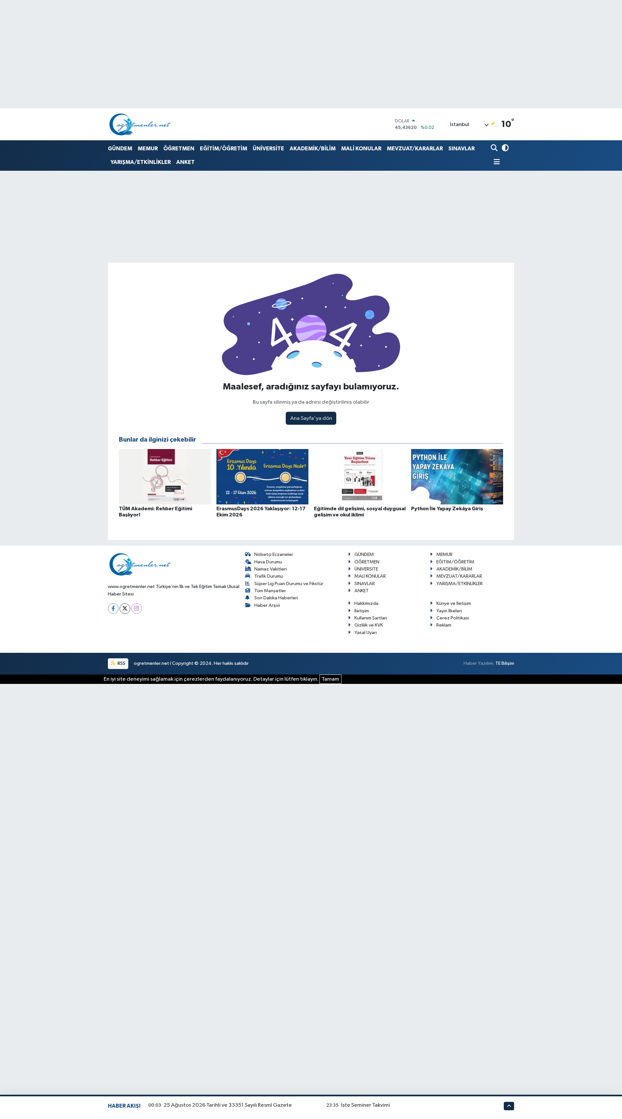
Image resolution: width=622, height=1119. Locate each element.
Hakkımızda (366, 603)
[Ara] (495, 149)
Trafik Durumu (268, 576)
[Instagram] (136, 608)
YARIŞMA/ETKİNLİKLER (140, 162)
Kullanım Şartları (370, 618)
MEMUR (148, 148)
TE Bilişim (504, 663)
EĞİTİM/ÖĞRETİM (223, 148)
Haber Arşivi (267, 605)
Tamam (330, 679)
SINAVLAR (461, 148)
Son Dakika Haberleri (276, 597)
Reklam (443, 625)
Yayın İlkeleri (449, 610)
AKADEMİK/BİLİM (313, 148)
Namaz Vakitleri (270, 569)
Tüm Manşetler (270, 590)
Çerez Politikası (452, 618)
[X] (125, 608)
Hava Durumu (268, 562)
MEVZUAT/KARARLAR (415, 148)
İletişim (361, 610)
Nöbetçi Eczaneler (273, 554)
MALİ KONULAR (361, 148)
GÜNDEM (120, 148)
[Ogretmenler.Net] (140, 124)
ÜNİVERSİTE (268, 148)
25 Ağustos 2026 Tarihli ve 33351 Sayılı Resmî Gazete (228, 1105)
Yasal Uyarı (365, 632)
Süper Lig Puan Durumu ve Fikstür (288, 583)
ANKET (185, 162)
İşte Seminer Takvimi (365, 1105)
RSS (121, 663)
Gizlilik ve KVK (368, 625)
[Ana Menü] (495, 162)
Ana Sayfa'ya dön (311, 418)
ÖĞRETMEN (178, 148)
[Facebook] (113, 608)
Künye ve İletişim (453, 603)
